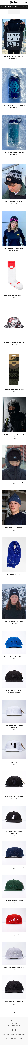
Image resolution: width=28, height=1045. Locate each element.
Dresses (10, 6)
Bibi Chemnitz (10, 1034)
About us (14, 1021)
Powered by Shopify (20, 1034)
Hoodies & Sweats (21, 6)
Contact (14, 1023)
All (5, 6)
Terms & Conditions (14, 1025)
